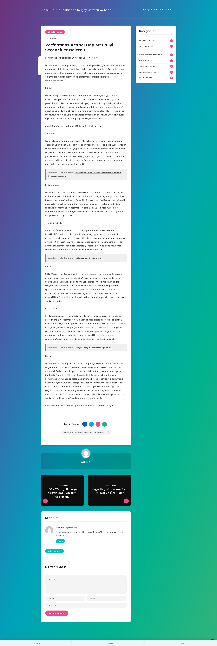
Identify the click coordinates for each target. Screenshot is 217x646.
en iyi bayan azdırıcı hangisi (59, 405)
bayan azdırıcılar (146, 40)
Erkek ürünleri (145, 60)
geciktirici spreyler (147, 72)
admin (86, 462)
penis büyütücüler (147, 78)
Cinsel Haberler (162, 9)
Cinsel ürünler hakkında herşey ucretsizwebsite (76, 10)
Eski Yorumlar (54, 551)
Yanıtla (60, 541)
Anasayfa (147, 9)
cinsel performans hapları (151, 54)
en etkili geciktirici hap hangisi (60, 126)
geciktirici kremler (147, 66)
